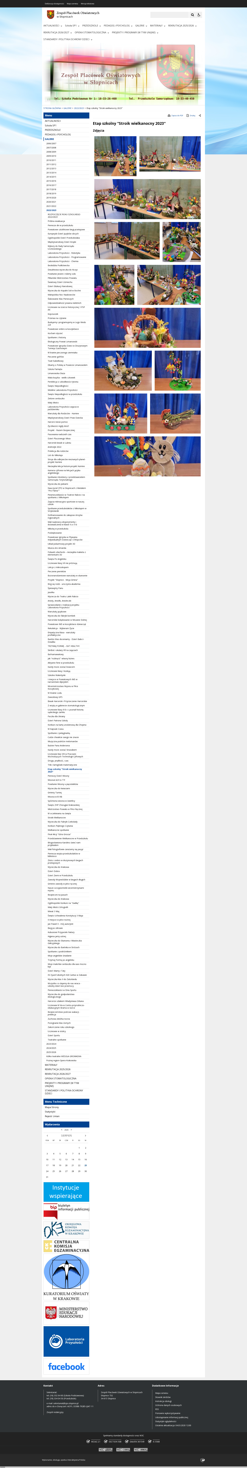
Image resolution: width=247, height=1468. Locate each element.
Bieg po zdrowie (55, 928)
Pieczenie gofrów (56, 356)
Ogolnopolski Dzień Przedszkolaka (64, 237)
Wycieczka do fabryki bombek (61, 615)
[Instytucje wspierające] (66, 1201)
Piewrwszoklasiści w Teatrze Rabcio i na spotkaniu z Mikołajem (66, 496)
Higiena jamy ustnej (57, 936)
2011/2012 (51, 164)
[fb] (66, 1374)
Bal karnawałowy (56, 654)
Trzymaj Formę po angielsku (61, 960)
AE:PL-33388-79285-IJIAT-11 (80, 1406)
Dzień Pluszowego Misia (59, 438)
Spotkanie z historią (57, 337)
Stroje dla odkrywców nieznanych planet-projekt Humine (67, 460)
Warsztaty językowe (57, 611)
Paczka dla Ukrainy (56, 716)
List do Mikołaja (55, 455)
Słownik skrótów (163, 1397)
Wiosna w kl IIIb (55, 796)
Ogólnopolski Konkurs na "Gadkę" (63, 903)
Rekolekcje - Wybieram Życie (61, 628)
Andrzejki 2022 (54, 447)
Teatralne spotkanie (57, 1039)
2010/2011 (51, 160)
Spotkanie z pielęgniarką (59, 733)
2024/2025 (51, 1048)
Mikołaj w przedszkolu (58, 528)
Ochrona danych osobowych (168, 1405)
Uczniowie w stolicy (57, 1031)
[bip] (66, 1219)
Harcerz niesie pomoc (58, 422)
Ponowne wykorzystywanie (167, 1413)
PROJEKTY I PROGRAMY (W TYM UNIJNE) (134, 32)
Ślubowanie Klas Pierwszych (61, 298)
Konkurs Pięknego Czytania (60, 825)
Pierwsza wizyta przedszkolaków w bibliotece (64, 855)
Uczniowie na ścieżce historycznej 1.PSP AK (66, 308)
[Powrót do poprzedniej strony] (200, 115)
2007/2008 (51, 147)
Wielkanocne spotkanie (58, 830)
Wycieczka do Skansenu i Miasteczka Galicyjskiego (65, 942)
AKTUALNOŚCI (51, 25)
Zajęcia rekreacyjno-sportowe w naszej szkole (66, 503)
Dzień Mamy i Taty (56, 970)
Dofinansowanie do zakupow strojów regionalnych (65, 516)
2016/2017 (51, 185)
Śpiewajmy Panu (55, 588)
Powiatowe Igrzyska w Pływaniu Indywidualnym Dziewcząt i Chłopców (65, 538)
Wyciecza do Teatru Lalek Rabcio (63, 596)
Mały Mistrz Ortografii (58, 907)
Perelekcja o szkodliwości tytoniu (63, 381)
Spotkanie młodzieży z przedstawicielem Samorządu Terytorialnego (66, 478)
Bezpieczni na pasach (58, 894)
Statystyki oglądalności (165, 1421)
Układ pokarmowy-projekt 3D (61, 543)
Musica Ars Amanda (57, 548)
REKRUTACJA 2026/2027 (56, 32)
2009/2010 (51, 156)
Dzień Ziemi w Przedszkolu (60, 875)
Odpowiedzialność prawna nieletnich (64, 303)
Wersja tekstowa (87, 4)
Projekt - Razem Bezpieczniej (61, 430)
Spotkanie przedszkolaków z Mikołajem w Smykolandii (67, 509)
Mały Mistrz (53, 402)
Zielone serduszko (56, 398)
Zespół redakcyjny (55, 1412)
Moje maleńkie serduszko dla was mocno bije (67, 965)
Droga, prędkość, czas (58, 760)
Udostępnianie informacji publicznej (171, 1417)
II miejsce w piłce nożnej (59, 919)
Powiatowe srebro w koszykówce (63, 329)
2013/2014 (51, 172)
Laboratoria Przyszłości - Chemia (63, 261)
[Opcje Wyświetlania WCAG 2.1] (199, 15)
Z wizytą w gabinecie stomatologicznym (66, 705)
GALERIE (139, 25)
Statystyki (50, 1111)
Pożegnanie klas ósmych (59, 1023)
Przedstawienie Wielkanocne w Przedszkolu (68, 838)
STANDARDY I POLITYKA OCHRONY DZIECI (66, 39)
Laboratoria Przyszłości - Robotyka (64, 253)
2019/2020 (51, 197)
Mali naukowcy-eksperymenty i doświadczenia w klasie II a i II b (62, 523)
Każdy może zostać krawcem (61, 667)
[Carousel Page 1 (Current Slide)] (69, 99)
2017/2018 (51, 189)
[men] (66, 1324)
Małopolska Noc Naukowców (61, 294)
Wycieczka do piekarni (58, 484)
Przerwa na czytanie (57, 318)
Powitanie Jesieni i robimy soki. (62, 273)
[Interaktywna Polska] (202, 1460)
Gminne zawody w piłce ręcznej (62, 883)
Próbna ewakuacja (56, 221)
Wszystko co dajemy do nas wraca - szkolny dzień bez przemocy (64, 984)
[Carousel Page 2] (72, 99)
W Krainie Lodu (55, 693)
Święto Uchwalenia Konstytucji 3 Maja (65, 915)
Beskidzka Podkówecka (58, 265)
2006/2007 (51, 143)
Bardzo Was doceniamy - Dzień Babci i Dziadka (66, 640)
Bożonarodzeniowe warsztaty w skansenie (67, 575)
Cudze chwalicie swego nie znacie (63, 737)
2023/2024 (51, 1043)
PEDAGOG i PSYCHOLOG (117, 25)
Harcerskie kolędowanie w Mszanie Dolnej (67, 620)
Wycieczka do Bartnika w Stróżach (63, 947)
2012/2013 (51, 168)
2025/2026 (51, 1052)
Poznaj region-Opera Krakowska (61, 1060)
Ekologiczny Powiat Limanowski (62, 341)
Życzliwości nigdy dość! (58, 426)
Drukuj (192, 115)
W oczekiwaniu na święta (59, 813)
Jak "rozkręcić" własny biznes (61, 658)
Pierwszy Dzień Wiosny (58, 775)
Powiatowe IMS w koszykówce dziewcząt (67, 624)
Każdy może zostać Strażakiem (62, 749)
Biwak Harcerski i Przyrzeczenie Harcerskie (67, 701)
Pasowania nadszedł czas (59, 434)
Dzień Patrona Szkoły (58, 720)
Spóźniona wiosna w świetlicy (61, 800)
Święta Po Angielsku (57, 559)
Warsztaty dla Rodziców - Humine (63, 413)
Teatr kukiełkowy (55, 360)
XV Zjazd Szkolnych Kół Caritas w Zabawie (67, 975)
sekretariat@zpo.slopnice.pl (65, 1403)
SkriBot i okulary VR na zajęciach (63, 650)
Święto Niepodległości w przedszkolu (65, 394)
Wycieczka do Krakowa (58, 867)
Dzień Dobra (54, 871)
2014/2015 (51, 176)
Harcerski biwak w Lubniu (59, 442)
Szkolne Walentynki (56, 675)
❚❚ (48, 99)
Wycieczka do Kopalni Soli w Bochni (64, 290)
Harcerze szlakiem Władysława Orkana (66, 1001)
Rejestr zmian (52, 1116)
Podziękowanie (55, 532)
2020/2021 (51, 201)
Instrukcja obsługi (163, 1401)
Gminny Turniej (55, 792)
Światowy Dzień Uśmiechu (60, 282)
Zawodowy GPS (55, 697)
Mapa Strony (52, 1107)
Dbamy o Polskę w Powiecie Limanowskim (67, 365)
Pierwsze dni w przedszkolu (60, 225)
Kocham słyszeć (55, 333)
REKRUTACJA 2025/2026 (181, 25)
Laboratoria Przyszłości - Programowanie (67, 257)
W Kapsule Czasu (56, 729)
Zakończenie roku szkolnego (61, 1027)
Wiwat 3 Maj (53, 911)
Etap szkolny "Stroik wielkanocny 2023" (65, 770)
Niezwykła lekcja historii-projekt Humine (66, 466)
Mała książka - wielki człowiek (61, 377)
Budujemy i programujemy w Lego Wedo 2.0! (67, 323)
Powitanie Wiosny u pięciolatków (63, 784)
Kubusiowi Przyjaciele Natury (61, 932)
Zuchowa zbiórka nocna (59, 1018)
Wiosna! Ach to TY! (56, 780)
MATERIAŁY (156, 25)
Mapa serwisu (72, 4)
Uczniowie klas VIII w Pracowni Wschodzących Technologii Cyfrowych (65, 755)
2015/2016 (51, 181)
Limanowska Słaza (56, 373)
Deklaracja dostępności (54, 4)
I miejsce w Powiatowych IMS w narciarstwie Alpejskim (62, 680)
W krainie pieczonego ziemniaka (62, 352)
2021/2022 (51, 206)
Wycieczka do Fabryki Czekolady (62, 821)
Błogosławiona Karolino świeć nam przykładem (64, 843)
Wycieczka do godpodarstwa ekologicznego (61, 995)
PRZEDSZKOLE (90, 25)
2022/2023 (51, 210)
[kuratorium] (66, 1299)
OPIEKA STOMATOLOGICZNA (90, 32)
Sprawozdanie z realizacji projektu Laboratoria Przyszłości (63, 606)
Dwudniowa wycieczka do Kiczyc (63, 269)
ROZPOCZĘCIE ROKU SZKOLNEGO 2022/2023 (64, 215)
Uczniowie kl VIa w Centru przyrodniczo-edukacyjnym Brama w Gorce (66, 1006)
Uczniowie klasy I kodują (59, 671)
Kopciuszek (53, 314)
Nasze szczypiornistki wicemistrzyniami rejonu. (66, 889)
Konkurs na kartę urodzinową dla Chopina (67, 724)
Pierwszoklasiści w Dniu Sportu (62, 990)
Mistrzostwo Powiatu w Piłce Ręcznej (65, 809)
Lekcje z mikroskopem (58, 567)
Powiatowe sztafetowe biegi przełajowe (66, 229)
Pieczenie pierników (57, 571)
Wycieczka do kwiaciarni (59, 788)
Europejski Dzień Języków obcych (63, 233)
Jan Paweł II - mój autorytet (60, 924)
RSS (157, 1409)
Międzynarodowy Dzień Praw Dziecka (65, 417)
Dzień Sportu (54, 1035)
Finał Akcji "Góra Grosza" (59, 834)
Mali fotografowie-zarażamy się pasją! (65, 849)
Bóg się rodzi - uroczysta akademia (64, 584)
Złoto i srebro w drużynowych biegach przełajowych (65, 861)
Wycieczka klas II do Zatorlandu (62, 979)
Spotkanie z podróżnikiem (60, 951)
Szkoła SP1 (71, 25)
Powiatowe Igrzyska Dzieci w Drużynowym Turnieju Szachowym (67, 347)
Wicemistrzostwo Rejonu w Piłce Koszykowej (63, 687)
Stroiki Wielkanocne (57, 817)
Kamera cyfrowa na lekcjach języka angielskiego (64, 471)
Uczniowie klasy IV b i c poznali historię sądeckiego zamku (65, 711)
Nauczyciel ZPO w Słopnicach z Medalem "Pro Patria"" (67, 489)
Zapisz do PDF (177, 115)
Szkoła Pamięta (55, 369)
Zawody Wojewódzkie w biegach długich (66, 879)
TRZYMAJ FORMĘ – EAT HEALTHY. (64, 646)
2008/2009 (51, 151)
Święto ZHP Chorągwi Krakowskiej (64, 805)
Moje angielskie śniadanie (59, 955)
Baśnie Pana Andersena (59, 745)
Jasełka (51, 592)
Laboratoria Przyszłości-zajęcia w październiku (63, 408)
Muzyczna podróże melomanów (63, 741)
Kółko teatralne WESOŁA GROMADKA (63, 1056)
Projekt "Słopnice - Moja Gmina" (63, 579)
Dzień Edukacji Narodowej (60, 286)
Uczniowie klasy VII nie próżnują (62, 563)
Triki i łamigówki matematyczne (62, 764)
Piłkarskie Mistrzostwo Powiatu (62, 278)
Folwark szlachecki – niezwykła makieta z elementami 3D (67, 553)
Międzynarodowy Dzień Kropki (62, 242)
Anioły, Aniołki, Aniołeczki (59, 600)
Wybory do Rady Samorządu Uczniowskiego (61, 247)
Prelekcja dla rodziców (58, 451)
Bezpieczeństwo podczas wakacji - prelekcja (64, 1013)
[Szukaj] (192, 15)
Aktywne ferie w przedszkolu (61, 662)
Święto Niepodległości (58, 386)
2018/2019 (51, 193)
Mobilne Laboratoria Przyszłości (62, 390)
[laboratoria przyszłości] (66, 1356)
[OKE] (66, 1238)
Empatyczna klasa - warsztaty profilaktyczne (61, 633)
